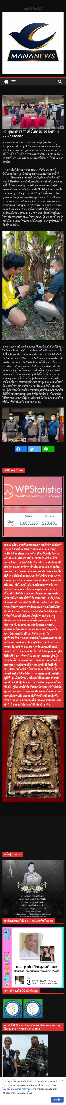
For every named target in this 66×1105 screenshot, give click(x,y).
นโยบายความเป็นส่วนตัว (19, 1089)
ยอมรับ (57, 1099)
